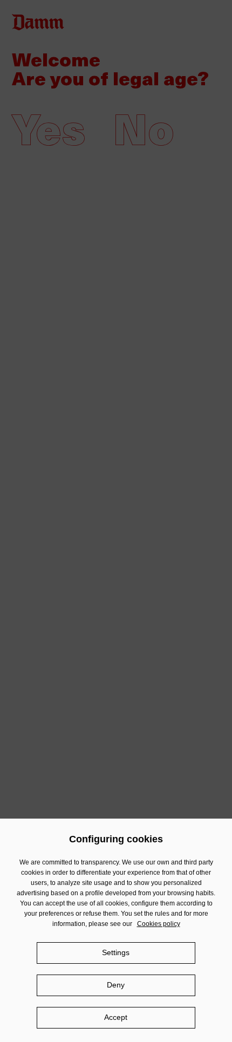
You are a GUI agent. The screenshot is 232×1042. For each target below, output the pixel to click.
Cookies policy (158, 924)
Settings (115, 952)
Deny (116, 984)
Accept (115, 1017)
